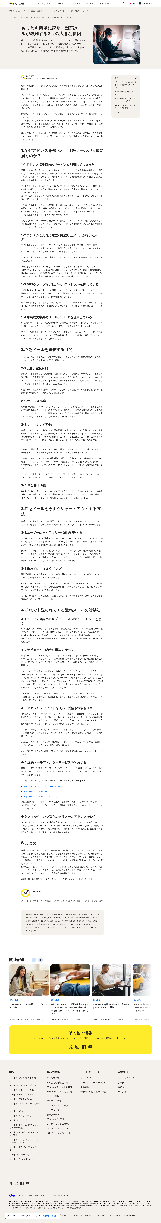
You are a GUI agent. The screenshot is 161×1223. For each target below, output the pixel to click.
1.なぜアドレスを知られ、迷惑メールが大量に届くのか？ (126, 84)
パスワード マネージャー (59, 1128)
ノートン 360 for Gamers (21, 1099)
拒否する (55, 1216)
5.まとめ (118, 112)
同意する (46, 1216)
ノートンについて (126, 1078)
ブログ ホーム (14, 11)
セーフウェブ (53, 1110)
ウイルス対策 (53, 1078)
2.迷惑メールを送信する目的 (125, 92)
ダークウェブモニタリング (59, 1123)
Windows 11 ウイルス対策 (59, 1091)
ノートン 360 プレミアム (21, 1094)
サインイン (123, 1091)
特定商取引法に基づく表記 (93, 1091)
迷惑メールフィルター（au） (36, 791)
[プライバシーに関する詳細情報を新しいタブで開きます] (39, 1215)
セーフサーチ (53, 1114)
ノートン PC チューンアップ (94, 1082)
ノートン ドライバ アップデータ (24, 1148)
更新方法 (84, 1087)
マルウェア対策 (54, 1101)
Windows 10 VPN (55, 1119)
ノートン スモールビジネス (22, 1154)
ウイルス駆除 (53, 1096)
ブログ (121, 1082)
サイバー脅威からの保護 (33, 11)
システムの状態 (114, 1215)
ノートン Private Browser (22, 1159)
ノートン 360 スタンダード (22, 1085)
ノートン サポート (89, 1078)
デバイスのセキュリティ (80, 11)
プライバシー (64, 1215)
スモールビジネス (62, 4)
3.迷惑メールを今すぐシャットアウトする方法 (125, 99)
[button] (126, 78)
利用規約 (88, 1215)
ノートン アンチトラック (21, 1115)
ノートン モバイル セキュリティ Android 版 (24, 1126)
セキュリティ (77, 1215)
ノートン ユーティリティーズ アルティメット (23, 1141)
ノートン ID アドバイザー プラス (24, 1105)
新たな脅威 (14, 1000)
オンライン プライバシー (57, 11)
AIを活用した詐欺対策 (57, 1082)
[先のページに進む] (40, 960)
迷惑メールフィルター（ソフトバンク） (40, 796)
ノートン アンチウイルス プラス (24, 1079)
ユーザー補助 (100, 1215)
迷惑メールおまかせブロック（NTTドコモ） (42, 786)
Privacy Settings (128, 1215)
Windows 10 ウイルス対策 (59, 1087)
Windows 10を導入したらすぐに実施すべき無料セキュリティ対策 (111, 1006)
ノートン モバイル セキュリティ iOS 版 (24, 1133)
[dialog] (32, 1216)
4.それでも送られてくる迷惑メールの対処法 (125, 106)
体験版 (121, 1087)
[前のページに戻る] (34, 960)
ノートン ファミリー (19, 1120)
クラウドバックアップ (57, 1105)
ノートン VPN (16, 1111)
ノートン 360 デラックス (21, 1090)
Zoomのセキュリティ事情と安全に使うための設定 (28, 1006)
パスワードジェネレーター (59, 1133)
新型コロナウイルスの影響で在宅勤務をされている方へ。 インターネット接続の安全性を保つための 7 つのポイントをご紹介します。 (70, 1009)
